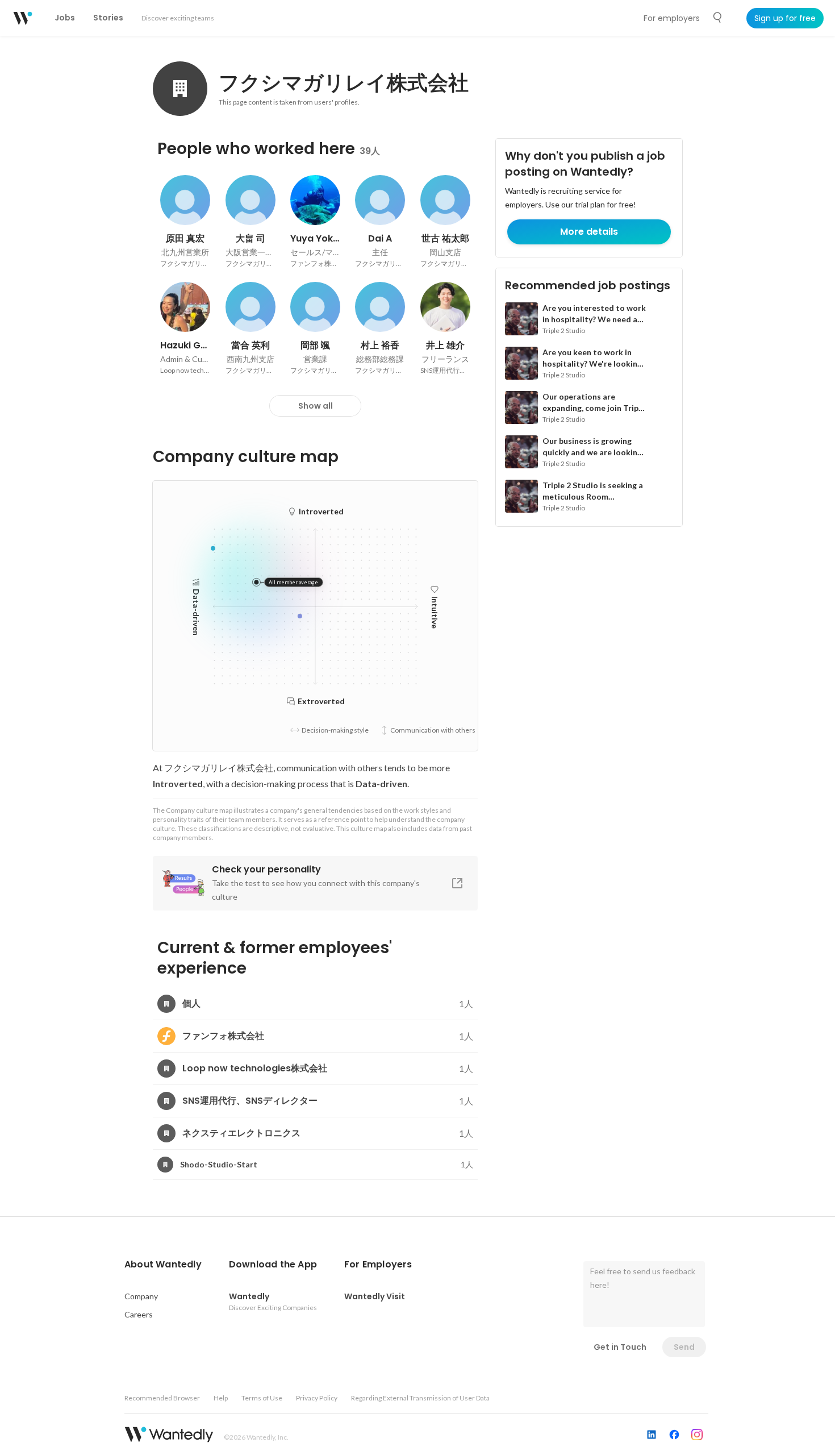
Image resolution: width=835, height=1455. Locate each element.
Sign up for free (785, 18)
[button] (163, 1264)
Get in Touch (620, 1347)
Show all (315, 405)
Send (684, 1347)
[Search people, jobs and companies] (718, 17)
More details (589, 231)
